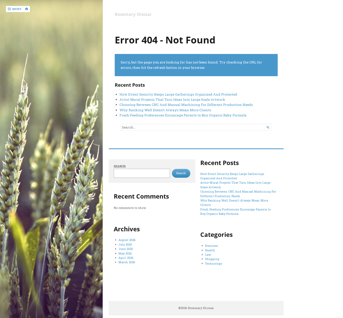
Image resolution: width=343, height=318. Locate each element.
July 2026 (125, 244)
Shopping (212, 259)
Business (211, 246)
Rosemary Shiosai (133, 14)
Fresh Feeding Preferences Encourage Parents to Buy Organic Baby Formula (183, 115)
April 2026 (126, 258)
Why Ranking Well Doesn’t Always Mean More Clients (165, 110)
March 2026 (127, 262)
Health (210, 250)
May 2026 (125, 253)
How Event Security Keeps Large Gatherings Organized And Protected (178, 94)
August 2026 (127, 240)
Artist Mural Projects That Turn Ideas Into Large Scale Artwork (172, 99)
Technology (213, 263)
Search (120, 166)
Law (208, 255)
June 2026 (126, 249)
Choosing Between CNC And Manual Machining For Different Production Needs (186, 104)
